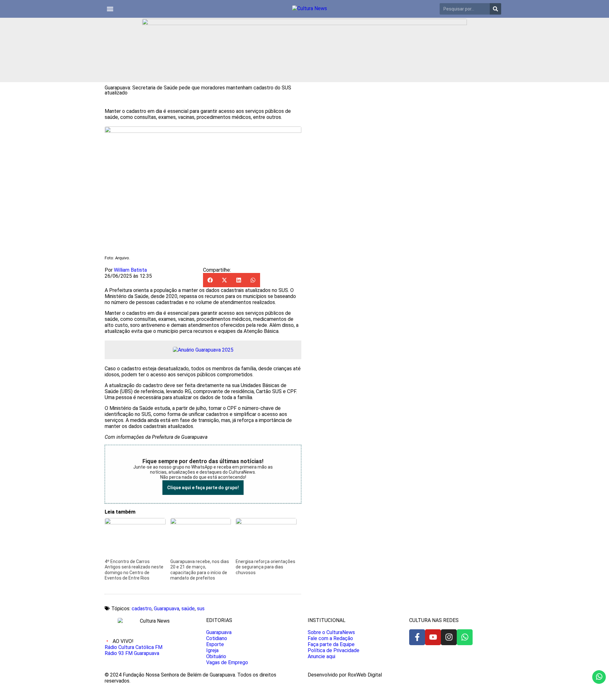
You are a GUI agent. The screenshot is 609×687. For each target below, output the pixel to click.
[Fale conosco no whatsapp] (599, 677)
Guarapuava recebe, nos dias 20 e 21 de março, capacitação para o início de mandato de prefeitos (199, 570)
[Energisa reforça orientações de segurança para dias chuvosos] (266, 523)
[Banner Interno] (203, 350)
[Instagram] (449, 637)
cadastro (142, 609)
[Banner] (304, 23)
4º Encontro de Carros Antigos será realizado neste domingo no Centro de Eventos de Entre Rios (134, 570)
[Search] (495, 9)
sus (201, 609)
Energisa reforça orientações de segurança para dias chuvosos (265, 567)
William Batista (130, 270)
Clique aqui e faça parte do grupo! (203, 487)
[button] (110, 9)
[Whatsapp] (465, 637)
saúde (188, 609)
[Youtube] (433, 637)
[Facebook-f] (417, 637)
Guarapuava (166, 609)
